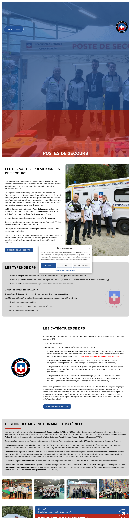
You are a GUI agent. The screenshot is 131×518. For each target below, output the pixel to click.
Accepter (48, 265)
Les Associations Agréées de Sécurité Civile (22, 452)
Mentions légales (59, 270)
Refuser (64, 265)
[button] (89, 248)
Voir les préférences (81, 265)
